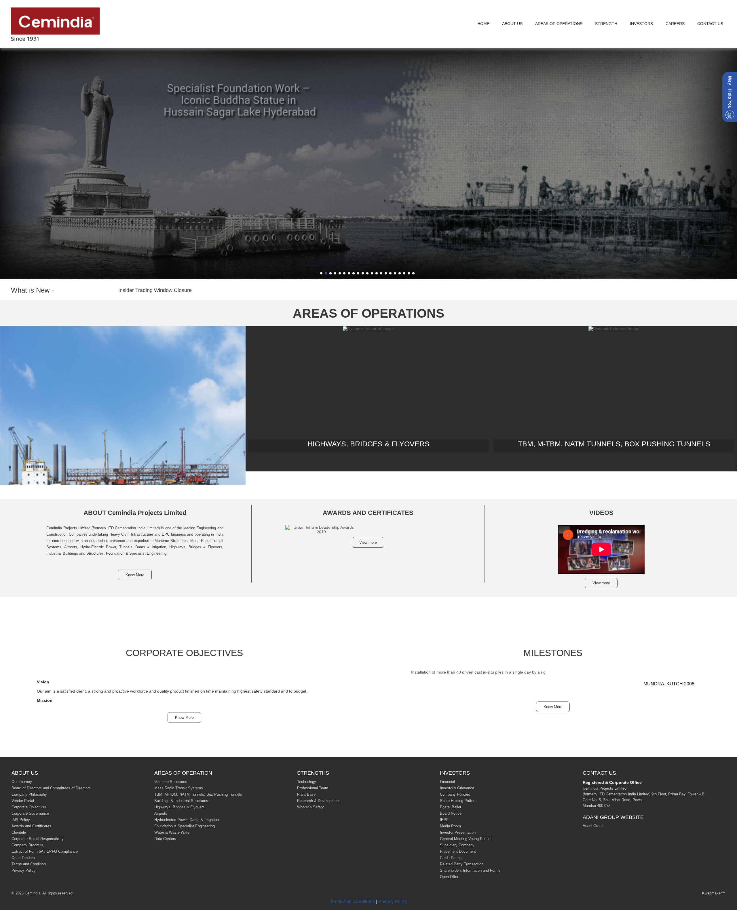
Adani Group (593, 826)
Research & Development (318, 801)
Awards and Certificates (31, 826)
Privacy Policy (24, 870)
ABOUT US (512, 23)
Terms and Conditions (352, 901)
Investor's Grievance (457, 788)
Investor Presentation (458, 832)
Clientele (19, 832)
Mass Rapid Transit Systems (178, 788)
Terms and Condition (29, 864)
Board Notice (450, 813)
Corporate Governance (30, 813)
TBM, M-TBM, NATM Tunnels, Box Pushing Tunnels (198, 794)
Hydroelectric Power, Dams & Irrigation (186, 820)
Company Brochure (27, 845)
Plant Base (306, 794)
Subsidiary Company (457, 845)
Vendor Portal (23, 801)
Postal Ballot (450, 807)
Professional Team (312, 788)
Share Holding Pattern (458, 801)
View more (368, 542)
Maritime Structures (170, 782)
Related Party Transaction (461, 864)
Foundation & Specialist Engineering (184, 826)
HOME (483, 23)
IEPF (444, 820)
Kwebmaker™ (713, 893)
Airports (160, 813)
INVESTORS (641, 23)
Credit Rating (450, 858)
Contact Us (710, 23)
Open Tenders (23, 858)
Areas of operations (558, 23)
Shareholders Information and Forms (470, 870)
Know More (135, 575)
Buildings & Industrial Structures (181, 801)
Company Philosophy (29, 794)
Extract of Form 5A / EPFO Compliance (45, 851)
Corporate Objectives (29, 807)
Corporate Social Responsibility (38, 839)
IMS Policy (21, 820)
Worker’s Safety (310, 807)
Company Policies (455, 794)
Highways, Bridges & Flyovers (179, 807)
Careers (675, 23)
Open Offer (449, 877)
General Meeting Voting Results (466, 839)
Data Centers (165, 839)
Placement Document (458, 851)
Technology (306, 782)
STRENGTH (606, 23)
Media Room (450, 826)
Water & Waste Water (172, 832)
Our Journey (22, 782)
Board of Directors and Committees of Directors (51, 788)
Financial (447, 782)
